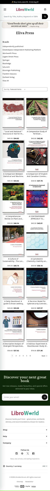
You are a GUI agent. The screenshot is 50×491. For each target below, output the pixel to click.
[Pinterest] (22, 453)
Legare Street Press (10, 57)
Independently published (13, 46)
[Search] (45, 16)
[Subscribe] (44, 397)
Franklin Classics (10, 74)
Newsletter (29, 481)
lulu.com (6, 67)
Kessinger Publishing (11, 70)
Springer (6, 60)
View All (6, 81)
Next (44, 356)
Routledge (7, 63)
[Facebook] (33, 453)
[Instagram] (16, 453)
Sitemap (20, 481)
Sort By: (6, 89)
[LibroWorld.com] (25, 413)
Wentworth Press (10, 53)
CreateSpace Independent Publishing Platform (22, 50)
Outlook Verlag (8, 77)
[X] (28, 453)
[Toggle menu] (5, 9)
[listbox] (18, 89)
